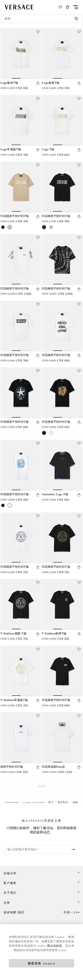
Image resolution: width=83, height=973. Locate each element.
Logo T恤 (48, 149)
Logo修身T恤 (9, 83)
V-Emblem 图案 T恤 (13, 633)
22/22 (41, 786)
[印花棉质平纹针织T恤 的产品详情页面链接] (20, 187)
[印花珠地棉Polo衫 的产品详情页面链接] (62, 737)
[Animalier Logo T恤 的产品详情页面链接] (62, 465)
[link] (12, 802)
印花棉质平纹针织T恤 (14, 216)
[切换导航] (75, 7)
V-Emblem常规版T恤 (14, 700)
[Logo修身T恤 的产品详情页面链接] (20, 53)
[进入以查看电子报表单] (74, 849)
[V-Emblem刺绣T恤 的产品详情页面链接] (62, 604)
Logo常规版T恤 (10, 149)
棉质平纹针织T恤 (11, 767)
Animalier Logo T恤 (55, 494)
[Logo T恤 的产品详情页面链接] (62, 120)
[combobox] (41, 18)
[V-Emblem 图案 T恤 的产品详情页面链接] (20, 604)
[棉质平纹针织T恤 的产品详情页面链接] (20, 737)
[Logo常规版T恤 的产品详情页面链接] (20, 120)
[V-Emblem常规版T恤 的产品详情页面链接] (20, 671)
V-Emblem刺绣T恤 (54, 633)
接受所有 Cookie (41, 963)
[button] (67, 7)
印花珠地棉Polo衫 (53, 767)
